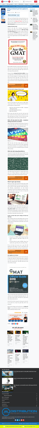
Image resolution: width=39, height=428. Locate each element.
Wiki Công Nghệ (12, 6)
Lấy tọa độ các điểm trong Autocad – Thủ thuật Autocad (17, 357)
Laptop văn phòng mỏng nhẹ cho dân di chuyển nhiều (35, 20)
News (4, 4)
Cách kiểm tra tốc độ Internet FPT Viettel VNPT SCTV (25, 357)
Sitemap (27, 423)
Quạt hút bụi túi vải (18, 418)
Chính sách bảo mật (33, 423)
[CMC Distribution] (6, 1)
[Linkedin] (19, 420)
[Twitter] (17, 420)
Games (26, 4)
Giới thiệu (20, 423)
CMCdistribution (5, 6)
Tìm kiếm (36, 1)
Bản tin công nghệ (19, 397)
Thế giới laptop (19, 405)
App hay (32, 4)
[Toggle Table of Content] (17, 15)
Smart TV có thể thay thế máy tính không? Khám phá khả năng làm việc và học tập (35, 35)
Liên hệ (24, 423)
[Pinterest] (23, 420)
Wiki (37, 4)
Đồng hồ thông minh (20, 395)
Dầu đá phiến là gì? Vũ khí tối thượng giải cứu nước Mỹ (10, 339)
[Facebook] (15, 420)
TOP (16, 4)
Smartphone (19, 404)
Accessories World (19, 393)
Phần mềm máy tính (19, 402)
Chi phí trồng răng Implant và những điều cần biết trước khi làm (35, 13)
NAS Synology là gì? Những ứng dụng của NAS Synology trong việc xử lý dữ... (25, 340)
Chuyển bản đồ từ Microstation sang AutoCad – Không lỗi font (10, 359)
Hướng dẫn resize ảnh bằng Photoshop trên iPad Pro (17, 338)
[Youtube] (21, 420)
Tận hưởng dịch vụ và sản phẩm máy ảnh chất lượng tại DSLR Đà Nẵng (35, 27)
